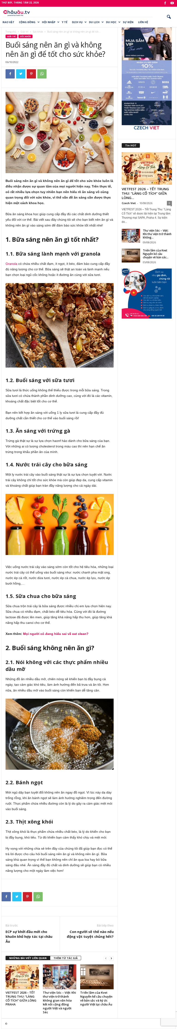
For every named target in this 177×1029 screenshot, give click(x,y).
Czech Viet (129, 203)
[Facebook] (165, 3)
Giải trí (24, 31)
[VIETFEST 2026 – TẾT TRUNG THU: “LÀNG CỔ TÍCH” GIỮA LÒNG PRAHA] (22, 976)
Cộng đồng (27, 22)
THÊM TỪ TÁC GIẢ (65, 958)
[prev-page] (105, 958)
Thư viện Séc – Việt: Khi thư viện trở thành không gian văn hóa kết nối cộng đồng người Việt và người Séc (59, 1002)
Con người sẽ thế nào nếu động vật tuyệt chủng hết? (90, 934)
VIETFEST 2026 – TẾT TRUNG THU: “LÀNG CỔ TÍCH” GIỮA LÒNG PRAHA (21, 998)
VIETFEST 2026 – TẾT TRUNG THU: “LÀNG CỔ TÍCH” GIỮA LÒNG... (145, 193)
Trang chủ (11, 31)
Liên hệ (143, 22)
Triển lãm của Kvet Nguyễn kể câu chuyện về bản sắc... (155, 253)
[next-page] (111, 958)
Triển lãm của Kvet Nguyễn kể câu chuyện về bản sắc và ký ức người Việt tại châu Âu (96, 998)
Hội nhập (48, 22)
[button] (169, 17)
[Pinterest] (31, 73)
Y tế (64, 22)
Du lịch (94, 22)
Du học (111, 22)
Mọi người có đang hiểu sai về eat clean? (55, 634)
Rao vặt (8, 22)
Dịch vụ (77, 22)
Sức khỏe (38, 31)
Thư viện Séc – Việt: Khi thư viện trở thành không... (157, 234)
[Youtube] (172, 3)
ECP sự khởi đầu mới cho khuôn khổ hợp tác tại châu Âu (29, 936)
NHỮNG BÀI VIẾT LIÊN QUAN (28, 958)
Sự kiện (128, 22)
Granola (12, 264)
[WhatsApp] (42, 73)
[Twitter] (20, 73)
